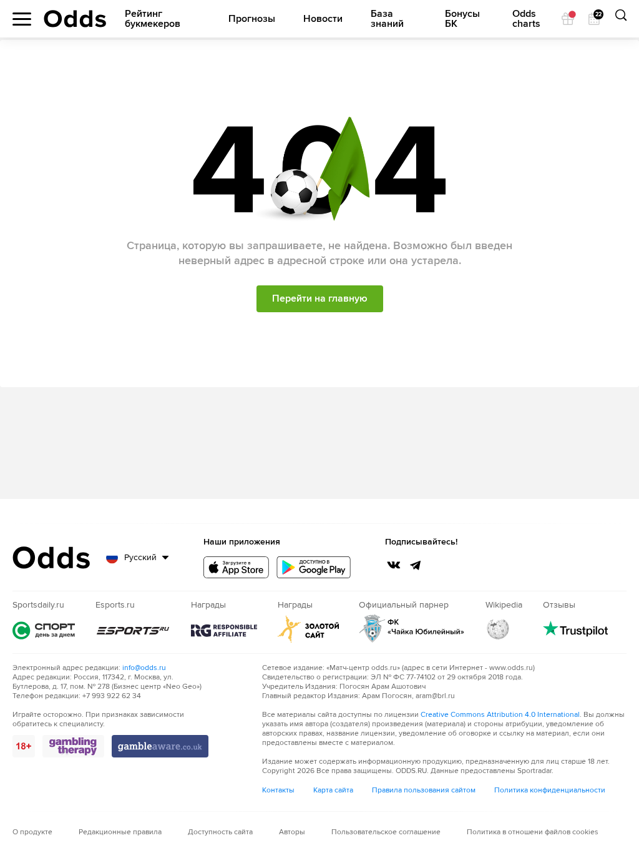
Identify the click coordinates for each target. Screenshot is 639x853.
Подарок (568, 18)
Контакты (278, 790)
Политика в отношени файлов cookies (532, 832)
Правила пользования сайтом (424, 790)
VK (393, 565)
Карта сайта (333, 790)
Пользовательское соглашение (386, 832)
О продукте (32, 832)
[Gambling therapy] (73, 746)
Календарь (597, 15)
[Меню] (21, 19)
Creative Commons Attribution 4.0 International (500, 714)
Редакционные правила (120, 832)
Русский (140, 557)
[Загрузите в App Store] (236, 567)
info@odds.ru (144, 668)
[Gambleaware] (160, 746)
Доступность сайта (220, 832)
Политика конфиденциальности (549, 790)
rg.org (224, 630)
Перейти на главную (320, 298)
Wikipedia (497, 628)
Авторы (292, 832)
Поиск (620, 18)
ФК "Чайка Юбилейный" (412, 628)
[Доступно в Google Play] (313, 567)
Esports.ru (132, 630)
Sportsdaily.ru (43, 630)
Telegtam (415, 565)
